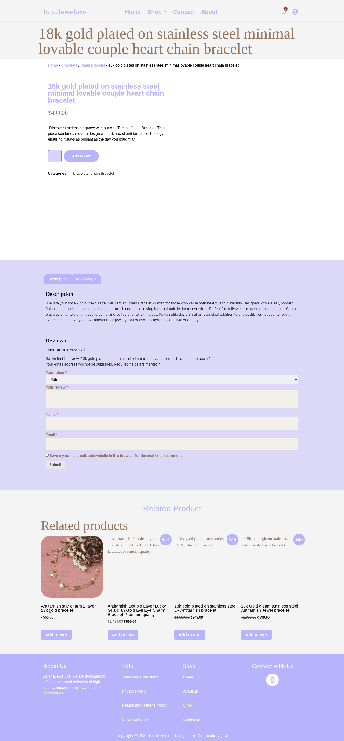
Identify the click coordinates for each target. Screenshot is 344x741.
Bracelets (69, 65)
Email (52, 435)
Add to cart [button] (56, 635)
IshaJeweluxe (65, 12)
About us (190, 691)
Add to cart (81, 156)
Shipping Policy (135, 719)
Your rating (56, 372)
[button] (157, 12)
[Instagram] (272, 680)
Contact (183, 12)
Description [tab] (58, 279)
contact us (191, 719)
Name (52, 414)
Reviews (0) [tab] (86, 279)
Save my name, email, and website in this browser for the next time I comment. (116, 456)
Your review (57, 387)
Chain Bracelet (93, 65)
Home (132, 12)
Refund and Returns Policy (144, 705)
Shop (154, 12)
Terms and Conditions (140, 677)
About (209, 12)
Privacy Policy (134, 691)
